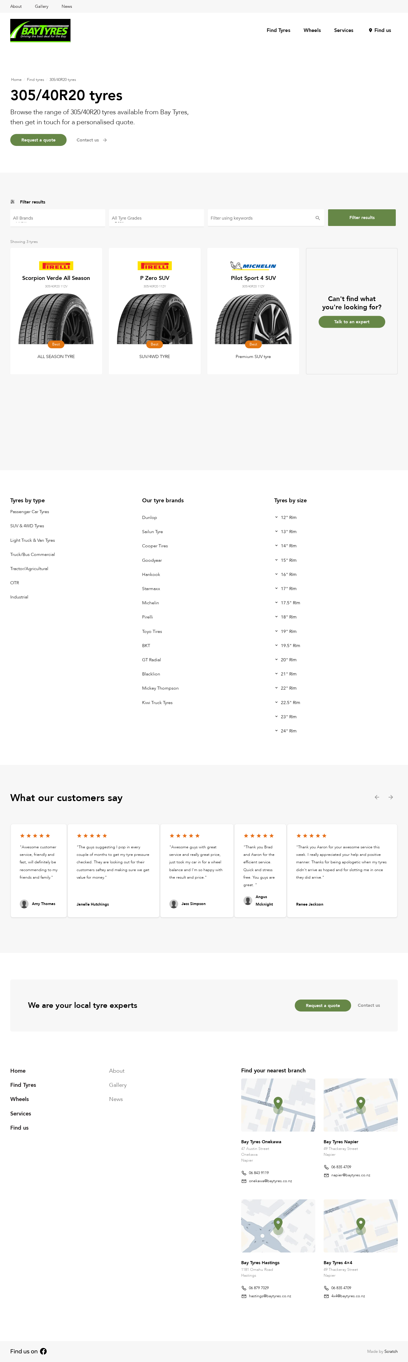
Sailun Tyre (152, 532)
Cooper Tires (155, 546)
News (67, 6)
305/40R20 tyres (62, 79)
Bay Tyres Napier (341, 1142)
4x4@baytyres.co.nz (348, 1296)
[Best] (156, 220)
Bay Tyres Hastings (260, 1263)
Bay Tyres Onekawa (261, 1142)
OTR (14, 583)
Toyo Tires (152, 631)
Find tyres (35, 79)
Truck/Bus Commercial (32, 554)
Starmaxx (151, 589)
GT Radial (151, 660)
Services (344, 30)
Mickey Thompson (160, 688)
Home (16, 79)
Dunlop (149, 518)
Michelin (150, 603)
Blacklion (151, 674)
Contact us (369, 1005)
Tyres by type (27, 500)
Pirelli (147, 617)
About (16, 6)
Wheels (312, 30)
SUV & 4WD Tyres (27, 526)
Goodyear (152, 560)
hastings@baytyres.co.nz (270, 1296)
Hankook (151, 574)
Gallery (41, 6)
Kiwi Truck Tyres (157, 703)
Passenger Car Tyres (29, 512)
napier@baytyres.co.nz (350, 1175)
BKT (146, 646)
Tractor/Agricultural (29, 569)
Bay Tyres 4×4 (338, 1263)
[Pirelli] (57, 220)
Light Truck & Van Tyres (32, 540)
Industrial (19, 597)
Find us (382, 30)
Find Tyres (278, 30)
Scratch (391, 1351)
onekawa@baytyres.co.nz (270, 1181)
